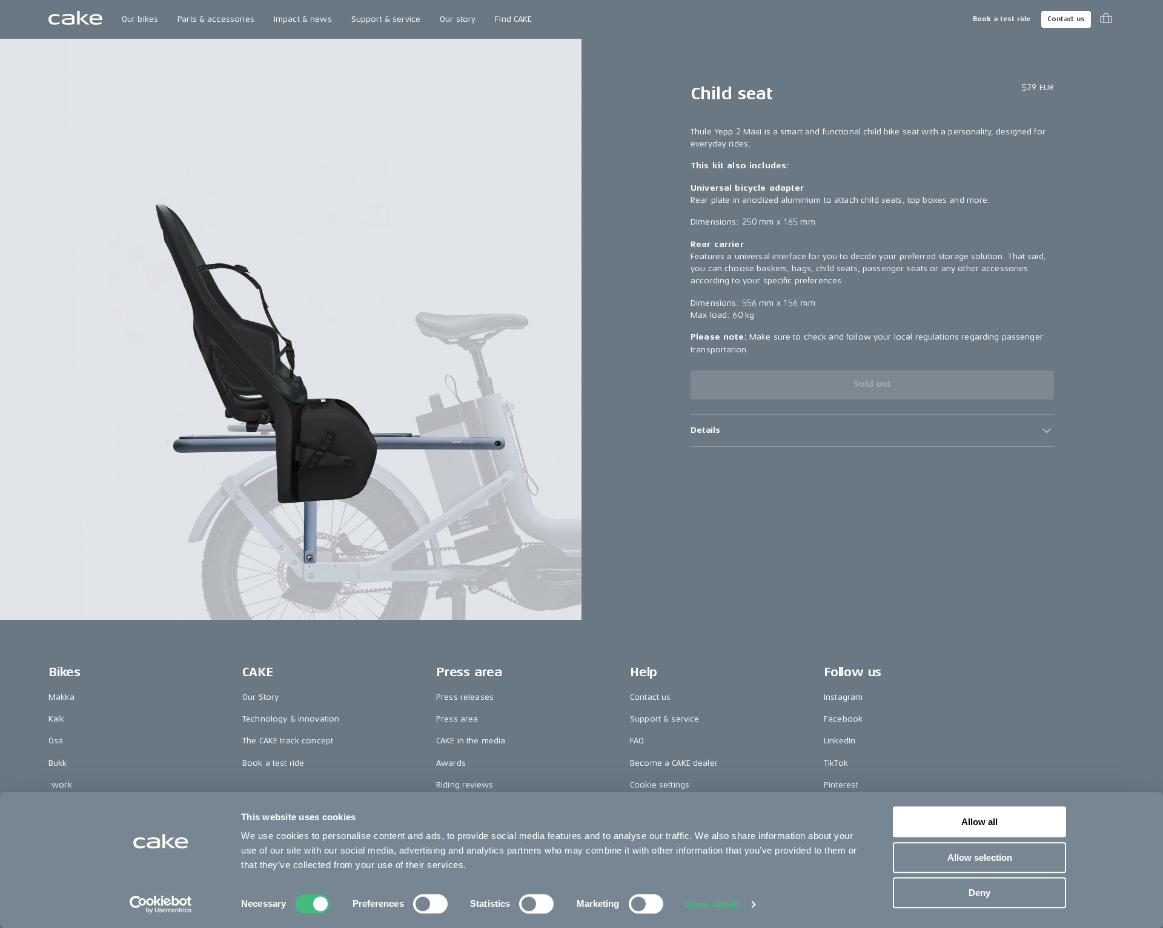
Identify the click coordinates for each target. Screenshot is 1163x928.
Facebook (843, 718)
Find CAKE (513, 19)
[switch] (430, 903)
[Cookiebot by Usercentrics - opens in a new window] (161, 904)
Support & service (385, 19)
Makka (61, 697)
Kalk (56, 718)
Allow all (979, 822)
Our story (457, 19)
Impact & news (303, 19)
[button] (872, 430)
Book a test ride (1001, 19)
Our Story (260, 697)
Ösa (55, 740)
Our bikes (140, 19)
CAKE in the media (470, 740)
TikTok (836, 763)
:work (60, 784)
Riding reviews (464, 784)
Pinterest (841, 784)
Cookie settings (659, 784)
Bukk (57, 763)
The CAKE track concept (287, 740)
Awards (451, 763)
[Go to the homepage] (75, 19)
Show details (713, 904)
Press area (457, 718)
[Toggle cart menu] (1106, 19)
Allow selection (979, 857)
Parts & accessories (215, 19)
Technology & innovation (290, 718)
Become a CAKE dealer (674, 763)
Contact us (1066, 19)
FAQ (637, 740)
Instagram (843, 697)
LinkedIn (839, 740)
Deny (979, 892)
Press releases (465, 697)
